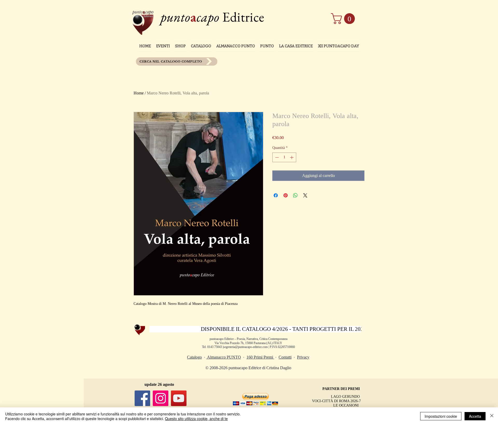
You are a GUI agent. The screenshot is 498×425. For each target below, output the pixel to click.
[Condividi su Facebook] (276, 195)
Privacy (303, 357)
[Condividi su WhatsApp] (295, 195)
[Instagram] (160, 398)
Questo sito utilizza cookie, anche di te (196, 418)
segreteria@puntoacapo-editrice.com (245, 347)
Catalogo (194, 357)
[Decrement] (276, 157)
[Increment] (292, 157)
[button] (344, 18)
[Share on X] (305, 195)
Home (139, 93)
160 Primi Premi (260, 357)
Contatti (285, 357)
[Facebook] (142, 398)
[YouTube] (178, 398)
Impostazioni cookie (441, 416)
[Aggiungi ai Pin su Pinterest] (285, 195)
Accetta (475, 416)
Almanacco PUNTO (223, 357)
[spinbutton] (284, 157)
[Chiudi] (492, 416)
